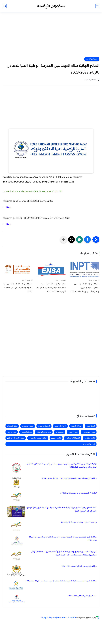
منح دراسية (12, 432)
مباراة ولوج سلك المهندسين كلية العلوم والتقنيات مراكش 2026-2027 (17, 287)
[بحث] (5, 6)
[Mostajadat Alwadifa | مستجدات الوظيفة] (51, 6)
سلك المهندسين (91, 59)
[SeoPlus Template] (97, 617)
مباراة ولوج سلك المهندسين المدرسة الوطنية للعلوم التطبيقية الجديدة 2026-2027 (51, 287)
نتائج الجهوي (56, 438)
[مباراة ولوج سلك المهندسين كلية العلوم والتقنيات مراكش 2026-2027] (17, 269)
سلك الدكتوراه (12, 426)
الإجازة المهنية (76, 426)
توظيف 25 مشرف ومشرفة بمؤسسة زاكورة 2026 (79, 522)
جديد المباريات (27, 426)
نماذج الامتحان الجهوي (37, 438)
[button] (87, 239)
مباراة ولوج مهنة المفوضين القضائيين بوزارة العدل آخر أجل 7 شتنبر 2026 (69, 478)
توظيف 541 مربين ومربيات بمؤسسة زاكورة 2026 (78, 493)
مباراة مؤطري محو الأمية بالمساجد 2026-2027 (79, 566)
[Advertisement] (51, 36)
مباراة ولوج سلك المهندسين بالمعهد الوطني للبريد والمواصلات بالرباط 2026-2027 (84, 287)
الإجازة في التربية (60, 426)
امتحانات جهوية (44, 426)
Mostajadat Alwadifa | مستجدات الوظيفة (58, 617)
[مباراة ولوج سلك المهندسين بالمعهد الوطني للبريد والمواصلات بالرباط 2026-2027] (84, 269)
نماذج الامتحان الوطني (15, 438)
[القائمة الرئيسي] (97, 6)
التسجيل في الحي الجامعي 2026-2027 (82, 595)
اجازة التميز (90, 426)
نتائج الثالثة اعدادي (73, 438)
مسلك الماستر (26, 432)
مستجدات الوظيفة (44, 432)
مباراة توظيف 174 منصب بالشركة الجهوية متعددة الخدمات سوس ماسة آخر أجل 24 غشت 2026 (61, 581)
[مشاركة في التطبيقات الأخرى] (63, 239)
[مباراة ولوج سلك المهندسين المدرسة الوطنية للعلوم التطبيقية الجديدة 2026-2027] (51, 269)
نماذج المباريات (89, 444)
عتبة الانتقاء (73, 432)
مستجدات (60, 432)
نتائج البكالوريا (90, 438)
